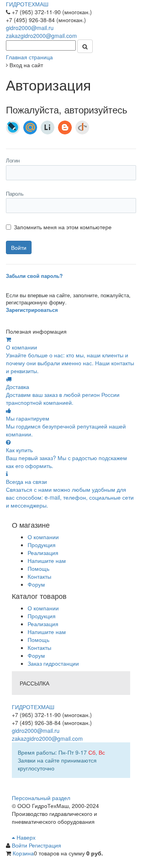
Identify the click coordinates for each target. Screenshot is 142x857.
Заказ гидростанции (53, 663)
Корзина (23, 853)
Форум (36, 584)
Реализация (43, 553)
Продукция (42, 545)
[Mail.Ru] (30, 127)
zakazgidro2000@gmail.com (41, 36)
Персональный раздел (41, 798)
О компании (43, 537)
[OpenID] (82, 127)
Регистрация (45, 845)
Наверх (25, 837)
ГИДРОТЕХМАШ (27, 4)
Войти (20, 845)
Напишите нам (47, 560)
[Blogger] (65, 127)
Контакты (39, 576)
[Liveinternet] (47, 127)
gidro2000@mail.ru (30, 28)
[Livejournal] (13, 127)
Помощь (38, 568)
